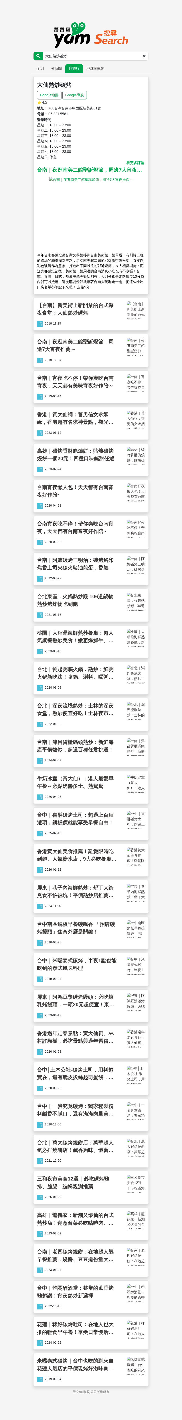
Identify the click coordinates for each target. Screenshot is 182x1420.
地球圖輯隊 (95, 68)
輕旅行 (74, 68)
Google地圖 (49, 95)
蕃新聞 (56, 68)
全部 (40, 68)
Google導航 (74, 95)
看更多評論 (135, 163)
